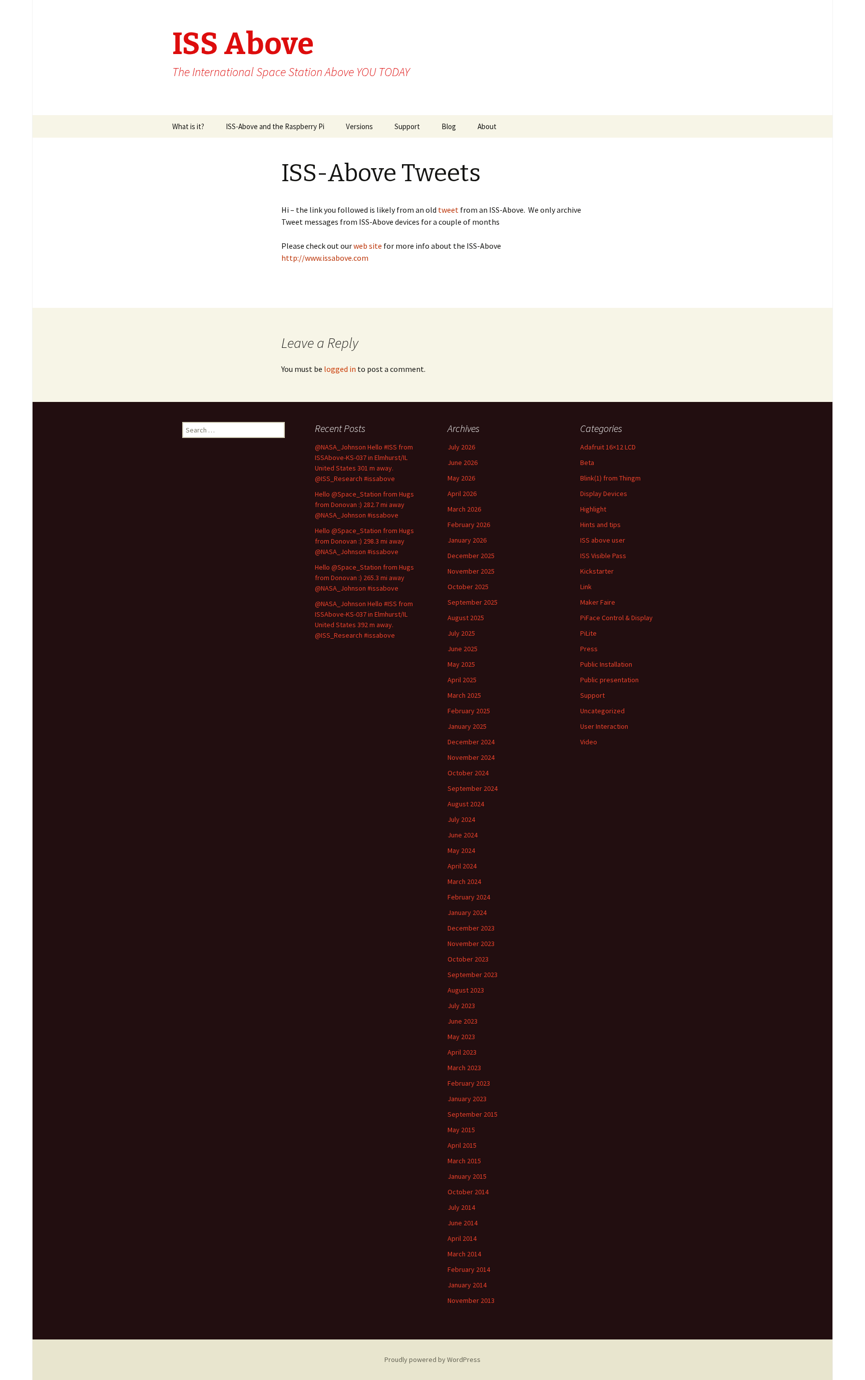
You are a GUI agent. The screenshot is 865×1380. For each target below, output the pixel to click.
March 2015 (464, 1160)
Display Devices (603, 493)
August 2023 (466, 990)
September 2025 (473, 602)
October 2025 (468, 586)
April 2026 (462, 493)
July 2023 (461, 1005)
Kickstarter (597, 571)
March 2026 (464, 509)
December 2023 (471, 928)
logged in (340, 369)
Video (588, 741)
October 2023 (468, 959)
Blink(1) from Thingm (610, 478)
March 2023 (464, 1067)
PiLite (588, 633)
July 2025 (461, 633)
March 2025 (464, 695)
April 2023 (462, 1052)
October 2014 (468, 1191)
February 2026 (469, 524)
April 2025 (462, 679)
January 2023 (467, 1098)
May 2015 (461, 1129)
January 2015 (467, 1176)
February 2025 (469, 710)
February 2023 (469, 1083)
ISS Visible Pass (603, 555)
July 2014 (461, 1207)
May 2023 (461, 1036)
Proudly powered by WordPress (432, 1359)
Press (589, 648)
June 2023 (463, 1021)
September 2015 (473, 1114)
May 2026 (461, 478)
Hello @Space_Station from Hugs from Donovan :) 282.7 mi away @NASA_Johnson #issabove (364, 505)
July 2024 (461, 819)
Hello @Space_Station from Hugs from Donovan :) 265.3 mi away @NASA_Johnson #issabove (364, 578)
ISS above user (602, 540)
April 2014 (462, 1238)
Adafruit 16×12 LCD (608, 446)
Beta (587, 462)
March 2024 (464, 881)
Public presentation (609, 679)
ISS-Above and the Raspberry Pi (275, 126)
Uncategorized (602, 710)
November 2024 (471, 757)
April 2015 (462, 1145)
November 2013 (471, 1300)
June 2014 (463, 1222)
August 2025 (466, 617)
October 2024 (468, 772)
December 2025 (471, 555)
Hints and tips (600, 524)
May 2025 (461, 664)
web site (368, 246)
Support (407, 126)
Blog (449, 126)
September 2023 (473, 974)
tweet (448, 210)
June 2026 (463, 462)
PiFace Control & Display (616, 617)
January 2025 (467, 726)
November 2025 (471, 571)
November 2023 (471, 943)
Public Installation (606, 664)
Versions (359, 126)
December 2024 (471, 741)
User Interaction (604, 726)
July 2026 (461, 446)
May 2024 (461, 850)
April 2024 (462, 865)
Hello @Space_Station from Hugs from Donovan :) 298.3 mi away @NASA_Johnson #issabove (364, 541)
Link (586, 586)
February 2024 (469, 896)
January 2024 (467, 912)
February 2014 (469, 1269)
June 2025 (463, 648)
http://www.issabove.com (324, 258)
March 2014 (464, 1253)
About (487, 126)
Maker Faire (597, 602)
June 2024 (463, 834)
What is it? (188, 126)
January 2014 (467, 1284)
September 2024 (473, 788)
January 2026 (467, 540)
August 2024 (466, 803)
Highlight (593, 509)
